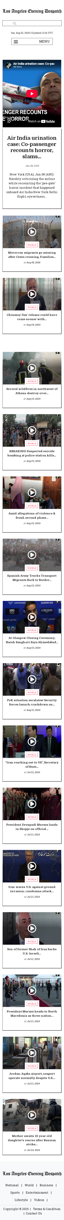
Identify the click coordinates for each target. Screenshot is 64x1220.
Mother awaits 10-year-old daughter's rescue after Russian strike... (32, 1140)
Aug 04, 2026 (33, 324)
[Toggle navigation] (15, 41)
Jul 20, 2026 (33, 1150)
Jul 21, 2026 (33, 834)
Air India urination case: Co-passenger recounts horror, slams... (31, 147)
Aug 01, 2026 (33, 709)
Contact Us (34, 1213)
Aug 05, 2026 (33, 262)
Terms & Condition (47, 1209)
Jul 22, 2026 (33, 772)
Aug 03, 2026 (33, 398)
